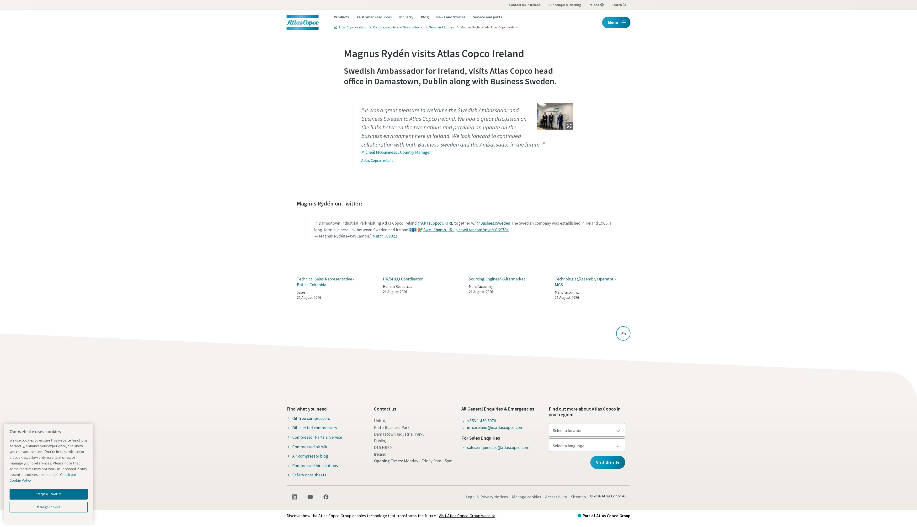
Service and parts (487, 17)
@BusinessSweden (493, 223)
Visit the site (607, 462)
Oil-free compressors (311, 418)
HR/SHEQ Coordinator (403, 279)
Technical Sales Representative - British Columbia (325, 281)
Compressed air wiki (310, 446)
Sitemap (578, 497)
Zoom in (569, 126)
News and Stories (450, 17)
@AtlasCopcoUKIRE (435, 223)
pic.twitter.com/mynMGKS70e (482, 229)
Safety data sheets (309, 475)
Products (341, 17)
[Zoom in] (555, 115)
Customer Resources (374, 17)
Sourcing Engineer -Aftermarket (497, 279)
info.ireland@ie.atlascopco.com (495, 427)
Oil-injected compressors (314, 427)
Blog (425, 17)
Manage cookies (526, 497)
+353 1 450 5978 (481, 420)
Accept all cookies (49, 494)
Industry (406, 17)
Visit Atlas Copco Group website (467, 515)
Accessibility (556, 497)
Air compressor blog (310, 456)
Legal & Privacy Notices (487, 497)
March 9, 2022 (385, 236)
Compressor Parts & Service (317, 437)
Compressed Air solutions (315, 465)
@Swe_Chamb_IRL (437, 229)
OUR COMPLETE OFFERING (564, 5)
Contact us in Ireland (525, 5)
